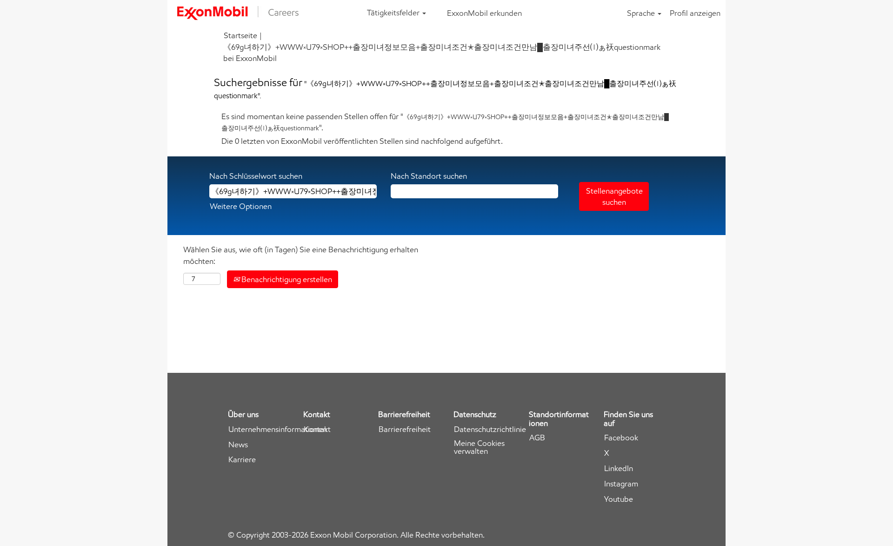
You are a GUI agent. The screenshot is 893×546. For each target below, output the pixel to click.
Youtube (618, 499)
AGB (537, 437)
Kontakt (317, 429)
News (238, 444)
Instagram (621, 483)
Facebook (621, 437)
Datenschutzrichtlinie (490, 429)
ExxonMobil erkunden (484, 13)
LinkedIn (618, 468)
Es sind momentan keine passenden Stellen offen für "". (445, 122)
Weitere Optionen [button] (241, 206)
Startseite (240, 35)
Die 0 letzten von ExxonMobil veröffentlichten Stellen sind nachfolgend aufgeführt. (362, 141)
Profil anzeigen (695, 13)
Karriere (242, 459)
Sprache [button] (642, 13)
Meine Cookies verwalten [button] (479, 447)
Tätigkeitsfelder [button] (394, 12)
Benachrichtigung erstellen (286, 279)
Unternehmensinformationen (277, 429)
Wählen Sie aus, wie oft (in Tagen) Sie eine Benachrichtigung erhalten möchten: (300, 255)
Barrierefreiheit (405, 429)
